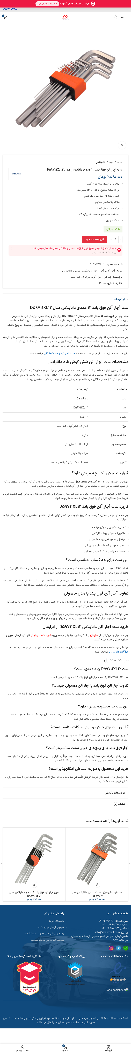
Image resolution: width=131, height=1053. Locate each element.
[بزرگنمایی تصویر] (122, 145)
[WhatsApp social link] (105, 283)
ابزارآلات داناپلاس (118, 652)
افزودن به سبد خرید (94, 239)
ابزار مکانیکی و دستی (85, 271)
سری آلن (96, 277)
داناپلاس (100, 162)
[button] (97, 885)
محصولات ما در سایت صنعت (47, 940)
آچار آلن (110, 271)
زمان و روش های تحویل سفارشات (44, 934)
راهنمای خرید (56, 921)
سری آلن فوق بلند (80, 277)
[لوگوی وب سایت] (65, 17)
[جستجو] (115, 17)
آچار (101, 271)
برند (111, 162)
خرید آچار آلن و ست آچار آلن (59, 354)
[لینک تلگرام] (100, 283)
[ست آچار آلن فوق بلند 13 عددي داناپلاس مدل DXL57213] (97, 858)
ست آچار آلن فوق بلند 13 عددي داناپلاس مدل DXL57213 (97, 894)
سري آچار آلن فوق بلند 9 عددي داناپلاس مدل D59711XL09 (34, 894)
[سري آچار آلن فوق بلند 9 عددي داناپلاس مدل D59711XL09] (34, 858)
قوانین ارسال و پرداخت (51, 927)
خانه (119, 162)
